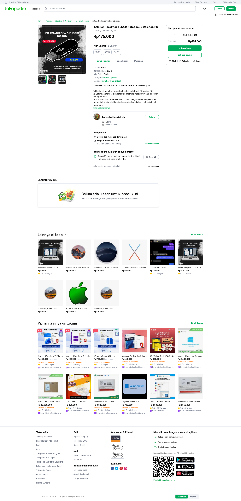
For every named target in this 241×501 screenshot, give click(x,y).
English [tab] (193, 496)
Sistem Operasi (82, 21)
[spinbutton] (175, 35)
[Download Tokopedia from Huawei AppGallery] (185, 473)
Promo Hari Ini (42, 474)
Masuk (219, 9)
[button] (228, 14)
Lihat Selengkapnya (101, 108)
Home (40, 21)
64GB (116, 52)
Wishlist (185, 61)
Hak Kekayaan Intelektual (47, 441)
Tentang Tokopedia (182, 2)
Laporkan (155, 166)
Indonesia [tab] (182, 496)
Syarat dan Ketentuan (82, 474)
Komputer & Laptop (54, 21)
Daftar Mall (78, 459)
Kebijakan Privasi (80, 478)
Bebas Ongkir (79, 445)
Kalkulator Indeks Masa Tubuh (49, 466)
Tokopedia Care (230, 2)
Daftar (231, 9)
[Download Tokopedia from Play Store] (185, 460)
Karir (38, 445)
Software (69, 21)
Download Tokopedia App (19, 2)
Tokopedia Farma (43, 470)
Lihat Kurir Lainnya (151, 144)
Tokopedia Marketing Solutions (49, 462)
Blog (38, 449)
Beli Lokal (40, 479)
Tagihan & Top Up (80, 437)
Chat (174, 61)
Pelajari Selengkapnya (162, 480)
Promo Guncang (43, 483)
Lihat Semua (197, 234)
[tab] (103, 61)
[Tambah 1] (179, 35)
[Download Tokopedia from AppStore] (185, 466)
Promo (215, 2)
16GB (97, 52)
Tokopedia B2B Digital (45, 458)
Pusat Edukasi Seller (82, 455)
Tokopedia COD (80, 441)
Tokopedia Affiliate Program (48, 453)
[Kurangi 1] (170, 35)
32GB (107, 52)
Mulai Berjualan (201, 2)
